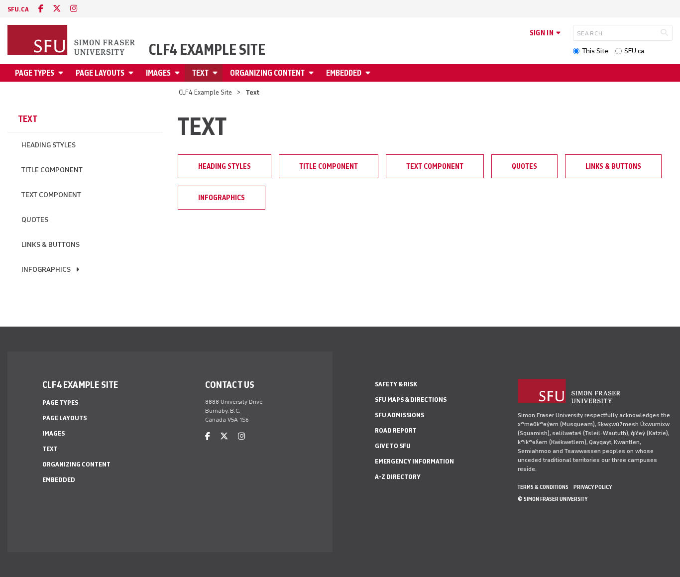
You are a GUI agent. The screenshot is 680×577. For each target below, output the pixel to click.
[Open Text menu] (217, 73)
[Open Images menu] (179, 73)
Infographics (46, 269)
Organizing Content (267, 73)
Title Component (52, 170)
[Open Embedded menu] (369, 73)
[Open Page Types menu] (62, 73)
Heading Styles (48, 145)
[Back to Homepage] (72, 41)
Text (200, 73)
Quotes (34, 220)
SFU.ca (634, 51)
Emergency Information (414, 461)
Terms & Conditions (543, 486)
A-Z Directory (398, 476)
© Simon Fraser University (552, 498)
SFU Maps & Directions (411, 399)
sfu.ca (18, 9)
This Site (595, 51)
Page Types (34, 73)
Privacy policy (592, 486)
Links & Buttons (50, 244)
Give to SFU (393, 446)
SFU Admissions (399, 415)
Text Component (51, 195)
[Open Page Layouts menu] (132, 73)
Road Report (396, 430)
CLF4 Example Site (207, 50)
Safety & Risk (396, 384)
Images (158, 73)
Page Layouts (100, 73)
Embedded (343, 73)
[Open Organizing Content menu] (313, 73)
